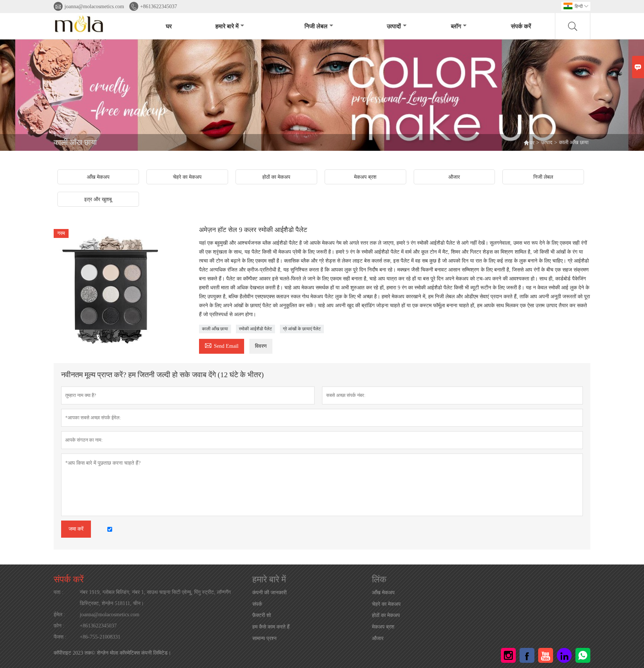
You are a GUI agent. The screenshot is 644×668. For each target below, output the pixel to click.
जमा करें (76, 529)
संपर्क (257, 604)
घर (169, 26)
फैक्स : (60, 637)
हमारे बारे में (227, 26)
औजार (377, 638)
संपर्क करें (521, 26)
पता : (58, 592)
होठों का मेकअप (386, 615)
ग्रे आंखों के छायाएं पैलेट (302, 328)
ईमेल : (59, 614)
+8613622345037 (158, 6)
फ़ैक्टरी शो (261, 615)
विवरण (261, 346)
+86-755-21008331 (100, 637)
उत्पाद (546, 142)
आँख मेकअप (383, 592)
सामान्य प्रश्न (264, 638)
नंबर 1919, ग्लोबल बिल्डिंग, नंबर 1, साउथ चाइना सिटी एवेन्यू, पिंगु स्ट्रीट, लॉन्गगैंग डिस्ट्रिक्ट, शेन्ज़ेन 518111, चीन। (155, 597)
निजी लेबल (316, 26)
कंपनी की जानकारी (269, 592)
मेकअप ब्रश (383, 627)
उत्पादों (394, 26)
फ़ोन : (59, 626)
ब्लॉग (456, 26)
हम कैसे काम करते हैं (271, 627)
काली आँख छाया (215, 328)
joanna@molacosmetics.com (94, 6)
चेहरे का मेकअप (386, 604)
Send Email (222, 345)
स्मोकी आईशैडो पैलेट (255, 328)
